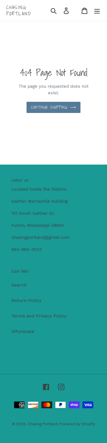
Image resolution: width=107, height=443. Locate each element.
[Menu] (97, 10)
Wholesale (22, 331)
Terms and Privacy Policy (39, 316)
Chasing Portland (18, 10)
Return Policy (26, 300)
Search (19, 285)
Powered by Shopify (77, 424)
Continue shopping (49, 107)
